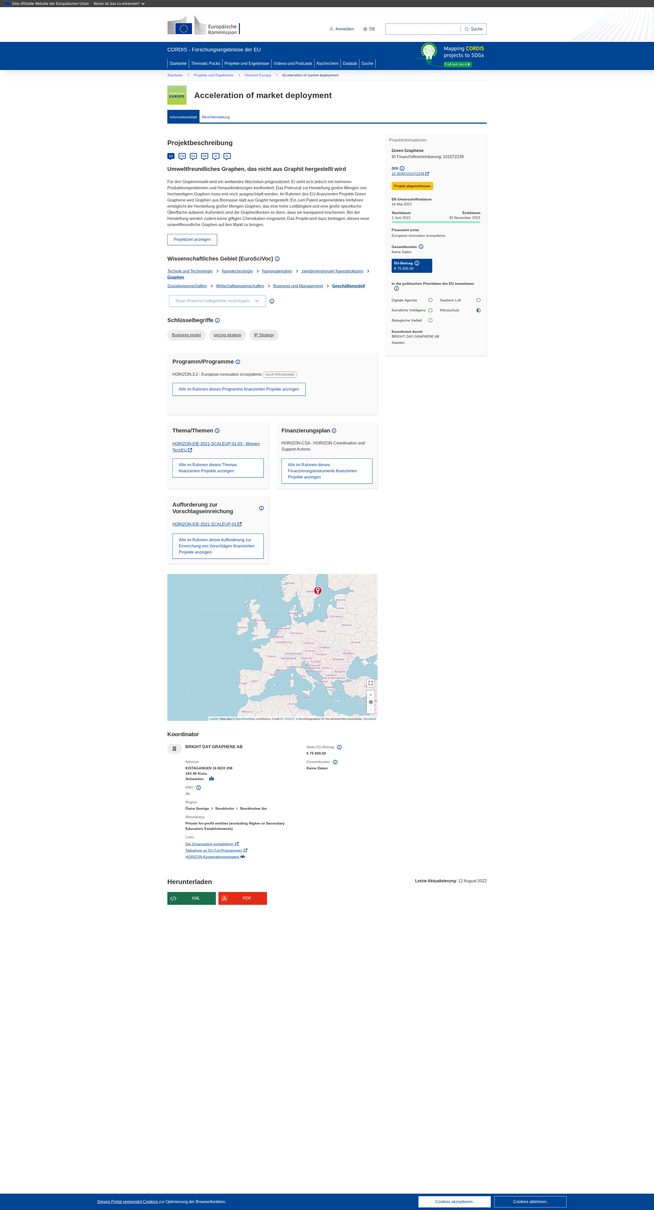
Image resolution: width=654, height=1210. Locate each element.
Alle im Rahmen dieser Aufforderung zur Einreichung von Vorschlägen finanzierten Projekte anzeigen (216, 546)
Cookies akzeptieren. (454, 1202)
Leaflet (213, 718)
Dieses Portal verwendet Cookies (128, 1202)
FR (205, 156)
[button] (369, 29)
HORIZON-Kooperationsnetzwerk (233, 856)
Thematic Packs (205, 63)
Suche (367, 63)
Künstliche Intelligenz (409, 310)
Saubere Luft (450, 300)
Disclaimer (369, 718)
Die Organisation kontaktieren (230, 844)
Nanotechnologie (237, 271)
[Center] (371, 702)
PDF (247, 898)
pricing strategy (227, 335)
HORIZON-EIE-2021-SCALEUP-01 (205, 524)
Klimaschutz (449, 310)
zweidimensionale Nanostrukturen (332, 271)
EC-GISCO (287, 718)
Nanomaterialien (277, 271)
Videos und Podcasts (293, 63)
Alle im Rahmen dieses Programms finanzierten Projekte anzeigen (239, 389)
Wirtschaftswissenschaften (240, 286)
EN (182, 156)
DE (171, 156)
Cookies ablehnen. (530, 1202)
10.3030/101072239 (408, 174)
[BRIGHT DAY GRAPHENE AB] (318, 590)
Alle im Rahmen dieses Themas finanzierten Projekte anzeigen (208, 468)
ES (193, 156)
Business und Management (298, 286)
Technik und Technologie (190, 271)
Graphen (175, 277)
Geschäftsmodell (348, 286)
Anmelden (344, 29)
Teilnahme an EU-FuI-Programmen (234, 850)
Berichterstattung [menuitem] (216, 117)
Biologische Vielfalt (407, 320)
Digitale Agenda (404, 300)
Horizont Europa (258, 75)
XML (196, 898)
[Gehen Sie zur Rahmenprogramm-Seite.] (176, 95)
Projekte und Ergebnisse (247, 63)
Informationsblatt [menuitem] (183, 117)
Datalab (350, 63)
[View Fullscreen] (371, 683)
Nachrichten (327, 63)
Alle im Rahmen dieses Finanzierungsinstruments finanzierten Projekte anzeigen (322, 471)
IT (216, 156)
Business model (186, 335)
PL (227, 156)
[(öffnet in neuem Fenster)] (208, 25)
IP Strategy (264, 335)
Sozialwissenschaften (187, 286)
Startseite (178, 63)
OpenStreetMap (245, 718)
